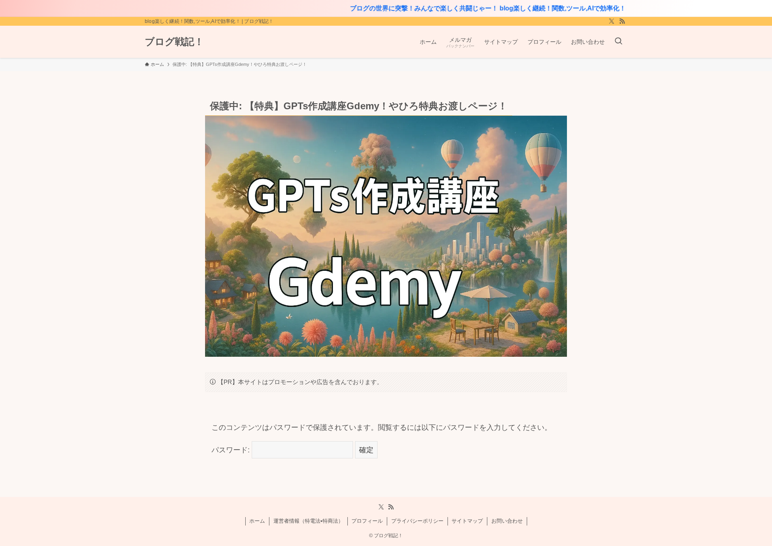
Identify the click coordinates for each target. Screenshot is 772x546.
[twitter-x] (611, 21)
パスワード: (231, 450)
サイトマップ (467, 521)
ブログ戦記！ (174, 42)
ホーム (257, 521)
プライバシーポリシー (417, 521)
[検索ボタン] (618, 42)
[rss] (622, 21)
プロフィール (367, 521)
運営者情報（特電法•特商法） (308, 521)
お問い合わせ (507, 521)
